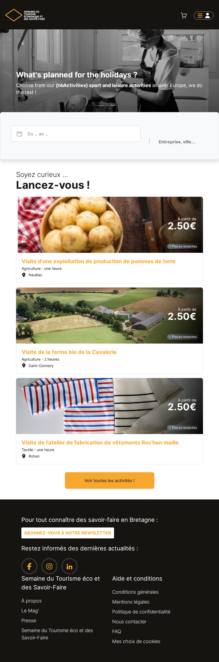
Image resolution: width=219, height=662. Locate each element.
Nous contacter (129, 621)
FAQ (116, 631)
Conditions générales (135, 592)
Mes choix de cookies (136, 641)
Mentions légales (130, 602)
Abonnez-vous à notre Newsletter (67, 532)
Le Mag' (30, 610)
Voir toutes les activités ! (109, 480)
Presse (28, 620)
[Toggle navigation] (204, 15)
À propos (31, 601)
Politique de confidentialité (141, 611)
